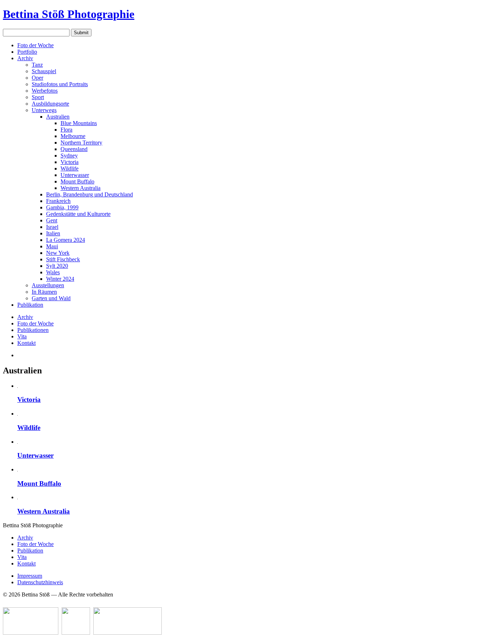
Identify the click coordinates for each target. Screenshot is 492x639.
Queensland (74, 149)
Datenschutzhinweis (40, 582)
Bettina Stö (68, 14)
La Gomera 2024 (65, 240)
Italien (53, 233)
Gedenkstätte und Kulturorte (78, 214)
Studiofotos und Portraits (60, 84)
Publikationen (33, 330)
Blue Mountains (79, 123)
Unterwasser (75, 175)
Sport (38, 97)
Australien (58, 117)
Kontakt (26, 343)
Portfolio (27, 52)
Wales (53, 272)
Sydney (69, 155)
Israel (52, 227)
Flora (66, 130)
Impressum (29, 576)
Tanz (37, 65)
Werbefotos (45, 91)
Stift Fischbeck (63, 259)
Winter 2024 (60, 279)
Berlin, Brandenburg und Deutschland (89, 194)
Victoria (70, 162)
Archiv (25, 58)
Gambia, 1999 (62, 207)
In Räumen (44, 292)
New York (58, 253)
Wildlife (70, 168)
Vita (22, 336)
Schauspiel (44, 71)
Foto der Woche (35, 45)
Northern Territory (81, 142)
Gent (51, 220)
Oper (37, 78)
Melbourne (73, 136)
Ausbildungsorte (50, 104)
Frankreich (58, 201)
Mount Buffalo (77, 181)
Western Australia (80, 188)
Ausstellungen (48, 285)
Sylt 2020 (57, 266)
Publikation (30, 305)
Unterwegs (44, 110)
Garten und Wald (51, 298)
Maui (52, 246)
